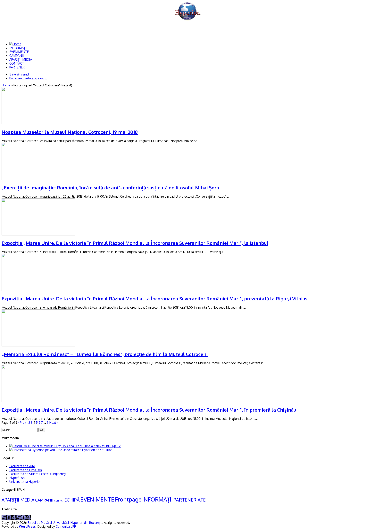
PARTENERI (17, 67)
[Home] (15, 44)
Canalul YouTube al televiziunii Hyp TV (93, 446)
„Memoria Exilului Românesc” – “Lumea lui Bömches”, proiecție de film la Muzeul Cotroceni (105, 354)
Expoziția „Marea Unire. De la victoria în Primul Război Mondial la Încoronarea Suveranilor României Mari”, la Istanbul (135, 243)
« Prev (22, 422)
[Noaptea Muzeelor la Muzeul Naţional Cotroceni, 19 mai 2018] (38, 123)
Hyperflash (17, 478)
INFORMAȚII (18, 48)
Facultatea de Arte (22, 466)
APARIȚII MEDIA (20, 59)
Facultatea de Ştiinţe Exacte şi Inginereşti (38, 474)
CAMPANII (16, 56)
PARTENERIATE (189, 500)
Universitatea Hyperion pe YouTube (87, 450)
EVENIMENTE (19, 52)
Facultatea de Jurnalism (25, 470)
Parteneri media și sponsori (28, 78)
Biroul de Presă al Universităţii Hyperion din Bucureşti (65, 523)
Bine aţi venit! (19, 74)
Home (6, 85)
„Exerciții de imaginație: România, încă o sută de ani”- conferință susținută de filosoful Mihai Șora (110, 188)
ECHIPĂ (72, 499)
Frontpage (128, 499)
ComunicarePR (66, 526)
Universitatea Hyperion (25, 482)
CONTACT (16, 63)
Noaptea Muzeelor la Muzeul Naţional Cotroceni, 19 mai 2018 (70, 132)
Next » (53, 422)
